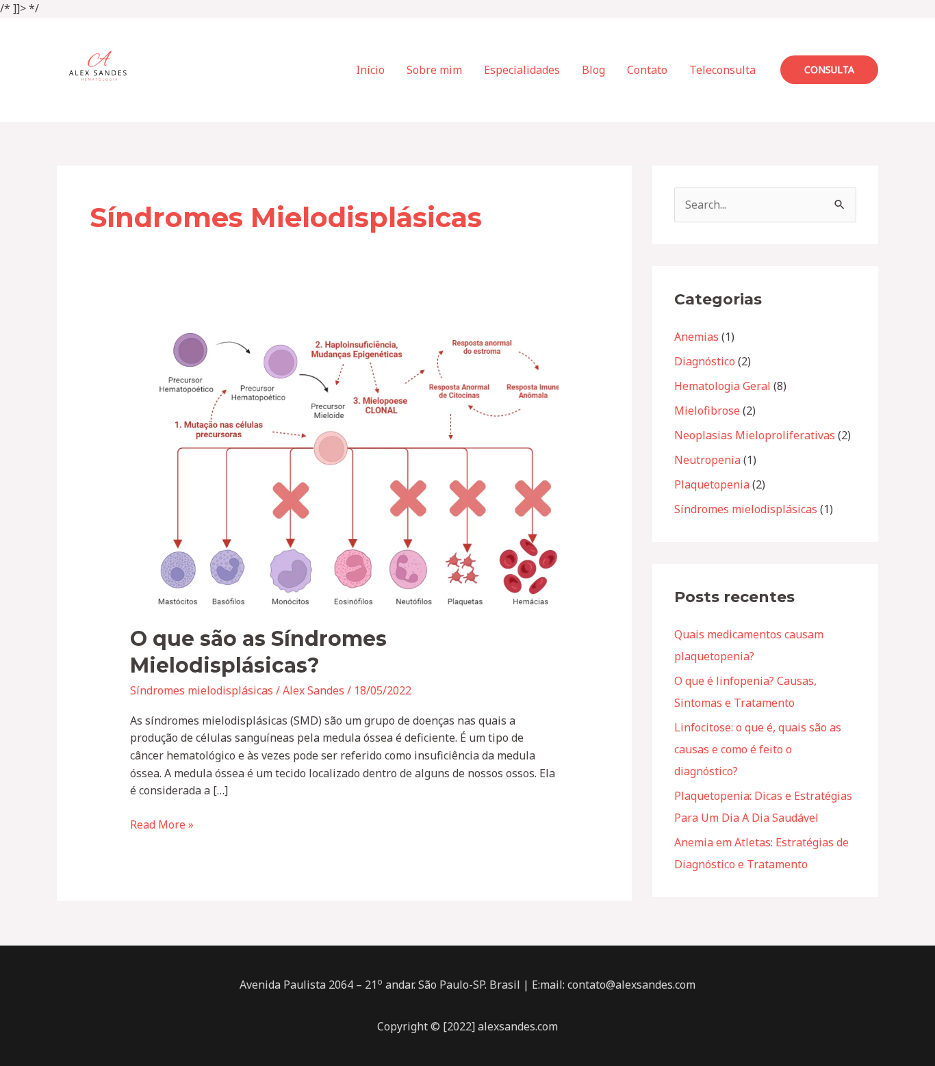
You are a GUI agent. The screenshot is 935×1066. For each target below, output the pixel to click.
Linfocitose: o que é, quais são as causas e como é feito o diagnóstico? (757, 749)
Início (370, 69)
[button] (829, 69)
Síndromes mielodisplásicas (201, 690)
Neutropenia (707, 459)
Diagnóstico (704, 361)
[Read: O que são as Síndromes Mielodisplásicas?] (344, 468)
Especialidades (522, 69)
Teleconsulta (722, 69)
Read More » (162, 824)
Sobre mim (434, 69)
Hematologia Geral (722, 385)
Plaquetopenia (712, 484)
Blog (593, 69)
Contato (647, 69)
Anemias (696, 336)
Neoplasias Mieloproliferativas (754, 435)
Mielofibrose (707, 410)
